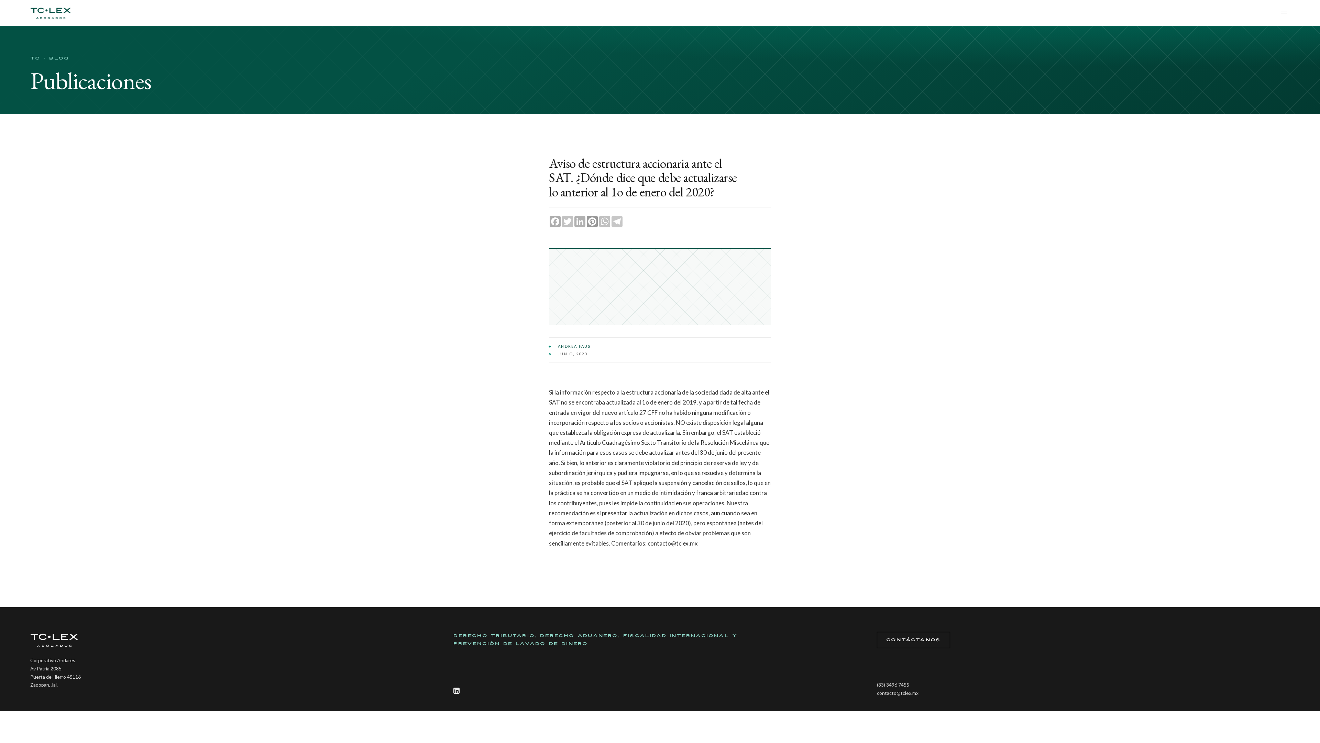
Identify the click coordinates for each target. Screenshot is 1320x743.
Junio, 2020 (572, 354)
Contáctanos (913, 640)
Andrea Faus (574, 346)
